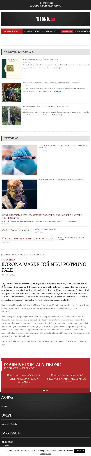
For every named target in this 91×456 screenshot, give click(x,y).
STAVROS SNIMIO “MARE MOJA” (66, 378)
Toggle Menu (45, 4)
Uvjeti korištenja (9, 424)
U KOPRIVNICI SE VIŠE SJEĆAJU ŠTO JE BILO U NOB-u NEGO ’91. (46, 106)
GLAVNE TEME (65, 31)
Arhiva (4, 406)
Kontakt (5, 445)
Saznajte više (45, 454)
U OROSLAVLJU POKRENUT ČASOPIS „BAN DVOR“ (29, 31)
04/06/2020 (8, 274)
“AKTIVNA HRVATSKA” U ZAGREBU (24, 380)
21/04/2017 (67, 382)
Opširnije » (58, 68)
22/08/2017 (24, 385)
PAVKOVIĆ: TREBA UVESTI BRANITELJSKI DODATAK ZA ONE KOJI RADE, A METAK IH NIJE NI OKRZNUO (39, 221)
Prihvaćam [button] (80, 451)
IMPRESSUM (7, 442)
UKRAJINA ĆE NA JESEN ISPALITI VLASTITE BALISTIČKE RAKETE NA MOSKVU (51, 83)
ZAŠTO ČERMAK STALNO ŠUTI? (46, 229)
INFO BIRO (8, 259)
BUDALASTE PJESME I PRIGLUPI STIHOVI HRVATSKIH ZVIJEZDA (62, 180)
